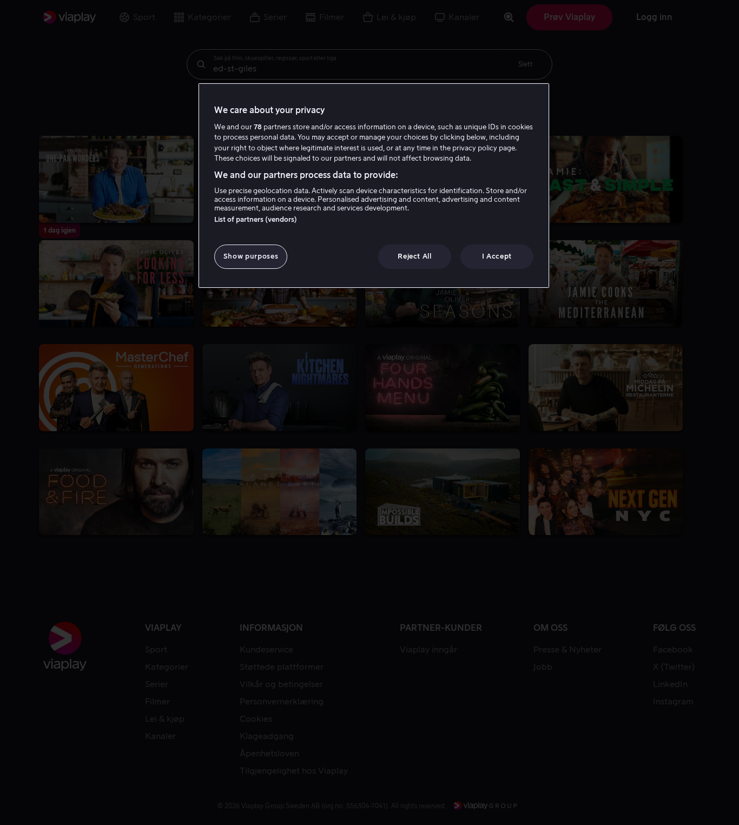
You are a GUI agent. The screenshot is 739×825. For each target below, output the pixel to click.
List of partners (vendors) (255, 219)
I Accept (497, 256)
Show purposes (250, 256)
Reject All (415, 256)
